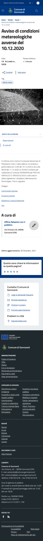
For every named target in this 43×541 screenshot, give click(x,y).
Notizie (4, 433)
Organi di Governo (8, 359)
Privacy (14, 531)
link (2, 205)
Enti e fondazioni (8, 367)
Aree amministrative (9, 376)
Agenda (4, 438)
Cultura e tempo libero (10, 406)
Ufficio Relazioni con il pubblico (14, 223)
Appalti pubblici (7, 397)
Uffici (3, 362)
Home (3, 19)
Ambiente (5, 391)
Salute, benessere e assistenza (30, 402)
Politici (4, 364)
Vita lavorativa (28, 414)
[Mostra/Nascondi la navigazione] (2, 10)
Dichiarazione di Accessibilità (12, 526)
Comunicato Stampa (9, 190)
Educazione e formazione (6, 410)
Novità (10, 19)
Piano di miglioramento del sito (23, 534)
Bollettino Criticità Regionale (12, 200)
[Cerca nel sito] (36, 11)
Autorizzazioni (6, 400)
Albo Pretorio (6, 454)
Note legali (35, 528)
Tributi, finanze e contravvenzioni (28, 408)
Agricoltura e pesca (8, 388)
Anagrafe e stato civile (10, 394)
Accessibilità (16, 528)
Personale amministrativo (11, 370)
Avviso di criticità (8, 195)
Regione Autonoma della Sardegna (14, 3)
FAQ (28, 531)
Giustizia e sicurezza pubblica (30, 390)
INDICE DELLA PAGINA (10, 134)
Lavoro (4, 441)
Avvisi (17, 19)
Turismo (25, 412)
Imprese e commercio (30, 394)
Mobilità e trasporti (29, 397)
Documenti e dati (8, 373)
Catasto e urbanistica (9, 403)
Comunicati (5, 435)
